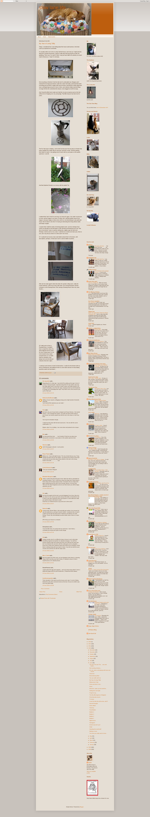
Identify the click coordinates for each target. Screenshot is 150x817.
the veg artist (46, 381)
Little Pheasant (92, 560)
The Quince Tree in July (100, 388)
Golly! (90, 727)
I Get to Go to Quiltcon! (100, 548)
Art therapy (97, 509)
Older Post (79, 591)
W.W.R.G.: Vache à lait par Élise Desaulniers (98, 569)
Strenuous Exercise (99, 341)
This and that (98, 615)
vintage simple (92, 614)
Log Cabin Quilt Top (99, 259)
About (39, 36)
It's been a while (98, 425)
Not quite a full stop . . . (100, 246)
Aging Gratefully (92, 458)
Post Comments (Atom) (51, 594)
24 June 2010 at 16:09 (48, 585)
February (92, 742)
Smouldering (98, 437)
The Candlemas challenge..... (101, 522)
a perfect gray (92, 468)
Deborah (45, 508)
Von (44, 493)
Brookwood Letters (93, 436)
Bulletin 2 (91, 716)
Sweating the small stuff (95, 729)
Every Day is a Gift (93, 534)
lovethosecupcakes (48, 578)
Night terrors (92, 720)
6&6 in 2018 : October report (94, 378)
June (91, 662)
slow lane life (52, 7)
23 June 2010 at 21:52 (48, 405)
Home (44, 36)
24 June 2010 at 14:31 (48, 562)
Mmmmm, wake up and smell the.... (98, 688)
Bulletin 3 (91, 714)
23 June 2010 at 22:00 (48, 429)
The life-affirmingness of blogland (97, 695)
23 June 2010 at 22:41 (48, 488)
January (92, 744)
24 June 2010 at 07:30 (48, 532)
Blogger (82, 806)
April (91, 738)
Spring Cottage (92, 447)
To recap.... (92, 699)
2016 (89, 641)
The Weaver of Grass (93, 292)
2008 (89, 749)
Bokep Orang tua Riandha (94, 354)
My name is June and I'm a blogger (96, 459)
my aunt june (91, 547)
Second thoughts (93, 703)
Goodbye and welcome (93, 592)
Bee (44, 434)
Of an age (97, 497)
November (92, 652)
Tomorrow (91, 673)
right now (97, 413)
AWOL (90, 324)
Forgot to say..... (93, 692)
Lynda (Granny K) (47, 467)
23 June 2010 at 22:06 (48, 440)
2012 (89, 643)
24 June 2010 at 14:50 (48, 573)
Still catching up (92, 302)
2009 (89, 747)
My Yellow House (92, 353)
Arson (90, 686)
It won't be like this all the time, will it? (98, 701)
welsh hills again (92, 281)
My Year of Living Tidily (47, 43)
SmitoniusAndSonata (48, 397)
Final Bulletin (92, 709)
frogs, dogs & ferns (93, 626)
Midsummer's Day (93, 682)
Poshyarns (91, 424)
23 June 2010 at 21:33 (48, 393)
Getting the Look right (94, 690)
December (92, 650)
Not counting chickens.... (95, 668)
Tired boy (91, 707)
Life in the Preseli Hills (94, 508)
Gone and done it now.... (95, 684)
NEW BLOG (91, 562)
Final (89, 293)
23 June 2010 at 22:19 (48, 462)
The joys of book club (93, 282)
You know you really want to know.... (98, 733)
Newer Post (42, 591)
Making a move (93, 731)
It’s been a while (93, 449)
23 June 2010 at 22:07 (48, 449)
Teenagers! (92, 722)
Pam (44, 410)
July (91, 660)
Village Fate (91, 311)
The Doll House (92, 601)
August (92, 658)
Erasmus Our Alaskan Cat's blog (96, 363)
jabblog (90, 244)
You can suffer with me (95, 678)
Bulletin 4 (91, 712)
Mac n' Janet (46, 555)
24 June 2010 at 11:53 (48, 550)
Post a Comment (45, 588)
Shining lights (98, 329)
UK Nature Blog (92, 629)
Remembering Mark (94, 675)
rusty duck (91, 323)
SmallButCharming (93, 481)
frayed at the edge (93, 377)
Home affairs (92, 705)
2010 (89, 648)
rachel (90, 762)
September (93, 656)
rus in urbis (91, 412)
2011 (89, 646)
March (91, 740)
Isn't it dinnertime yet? (94, 590)
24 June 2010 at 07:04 (48, 521)
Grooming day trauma (94, 697)
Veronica (45, 444)
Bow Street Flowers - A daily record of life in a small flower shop (98, 495)
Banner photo (51, 36)
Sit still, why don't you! (94, 724)
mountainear (91, 521)
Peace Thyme (46, 454)
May (91, 736)
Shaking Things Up (99, 535)
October (92, 654)
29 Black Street (92, 269)
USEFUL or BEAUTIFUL (94, 328)
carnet (90, 568)
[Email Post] (54, 372)
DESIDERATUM (92, 257)
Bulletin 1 (91, 718)
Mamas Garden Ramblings (95, 578)
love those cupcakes (93, 301)
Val (43, 537)
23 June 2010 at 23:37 (48, 503)
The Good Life (92, 633)
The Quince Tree (92, 387)
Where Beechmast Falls (94, 399)
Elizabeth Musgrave (48, 476)
